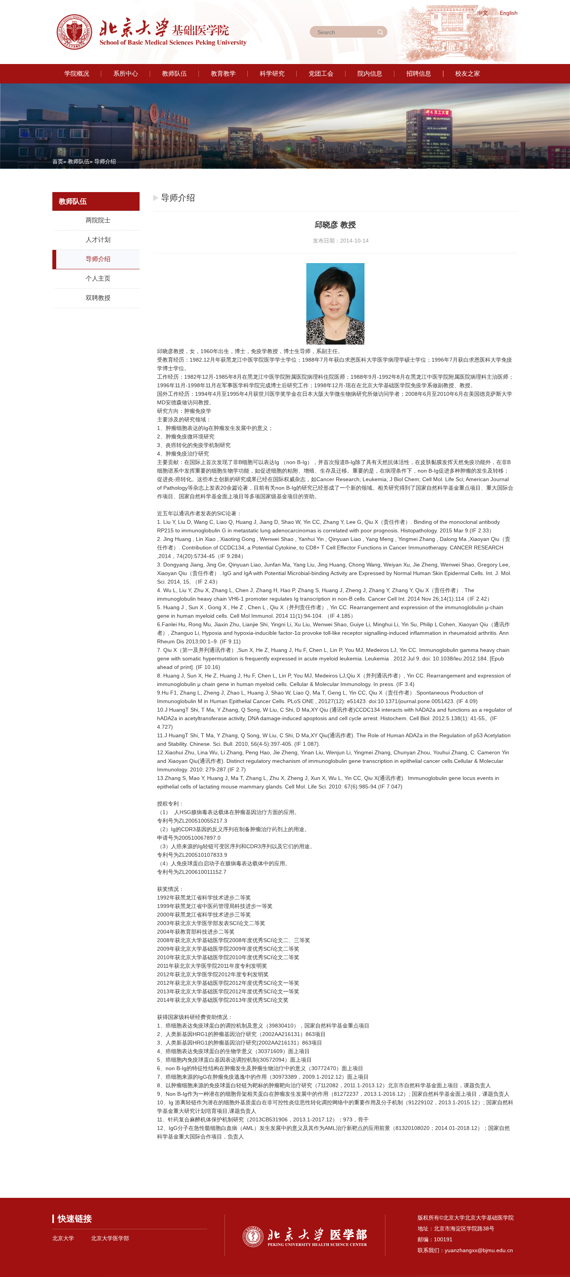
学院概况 (76, 73)
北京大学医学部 (110, 1238)
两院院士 (98, 220)
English (509, 13)
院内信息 (370, 73)
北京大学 (63, 1238)
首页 (57, 161)
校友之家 (467, 73)
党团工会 (321, 73)
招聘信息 (418, 73)
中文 (482, 13)
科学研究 (272, 73)
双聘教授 (98, 298)
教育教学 (223, 73)
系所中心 (125, 73)
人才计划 (98, 239)
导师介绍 (98, 259)
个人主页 (98, 278)
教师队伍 (174, 73)
